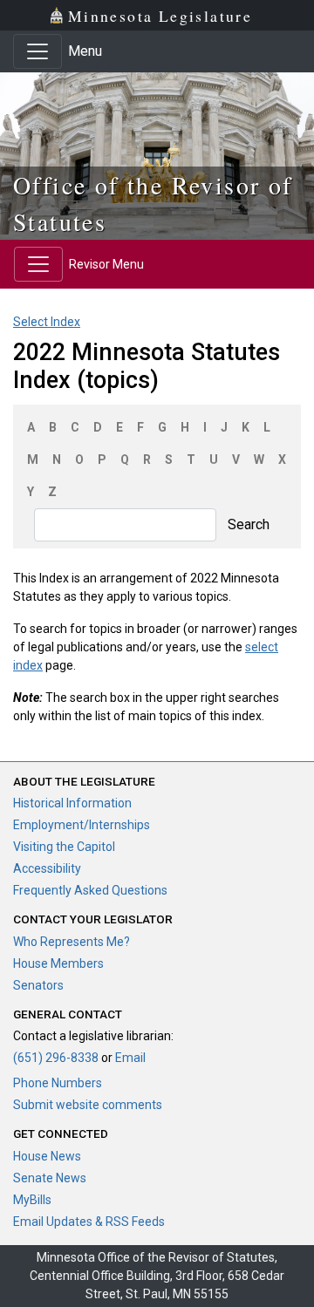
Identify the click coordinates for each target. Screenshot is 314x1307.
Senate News (49, 1178)
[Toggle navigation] (37, 51)
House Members (58, 963)
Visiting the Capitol (64, 847)
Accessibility (47, 868)
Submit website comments (87, 1105)
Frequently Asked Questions (90, 890)
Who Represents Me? (71, 942)
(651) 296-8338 (56, 1058)
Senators (38, 985)
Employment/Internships (81, 825)
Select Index (46, 322)
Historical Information (72, 803)
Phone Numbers (57, 1083)
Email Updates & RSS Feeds (89, 1222)
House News (47, 1156)
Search (249, 524)
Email (130, 1058)
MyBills (32, 1200)
